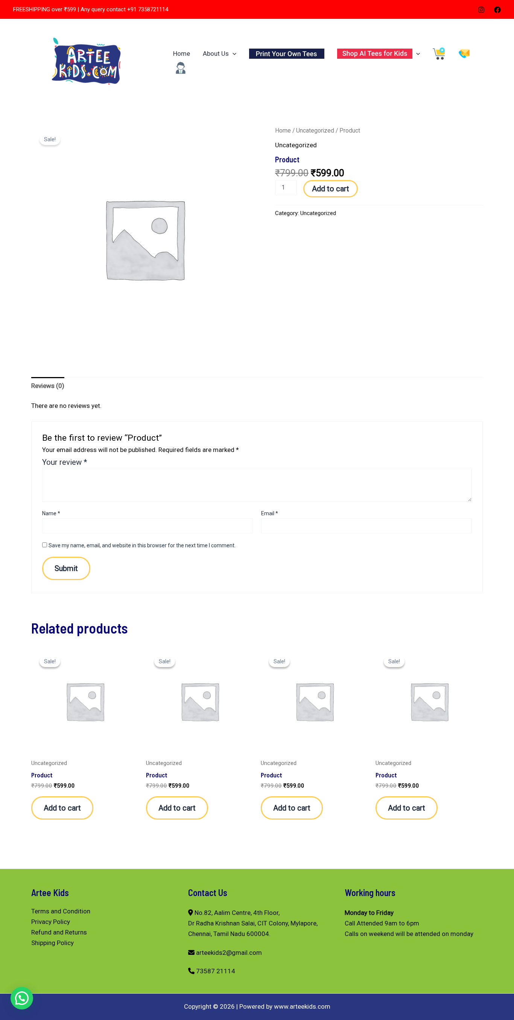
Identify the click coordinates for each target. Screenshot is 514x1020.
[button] (232, 53)
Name (51, 513)
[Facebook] (497, 9)
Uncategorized (315, 130)
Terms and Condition (60, 911)
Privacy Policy (50, 921)
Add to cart (330, 188)
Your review (64, 462)
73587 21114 (215, 971)
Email (269, 513)
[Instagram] (481, 9)
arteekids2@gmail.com (229, 952)
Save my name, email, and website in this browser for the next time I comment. (142, 545)
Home (181, 53)
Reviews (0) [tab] (47, 385)
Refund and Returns (59, 932)
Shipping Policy (52, 943)
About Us (216, 53)
